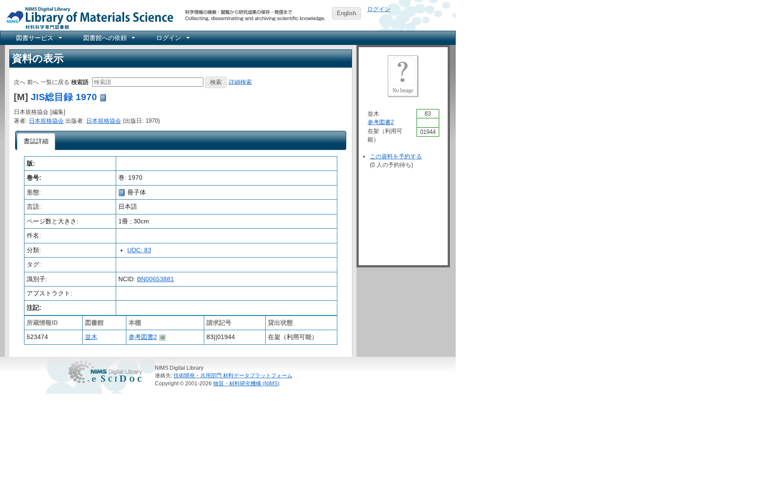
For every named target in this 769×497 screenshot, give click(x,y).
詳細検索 (240, 81)
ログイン (378, 9)
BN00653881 (155, 279)
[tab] (36, 141)
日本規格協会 (46, 120)
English (346, 13)
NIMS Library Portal (87, 17)
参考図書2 (143, 336)
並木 (91, 336)
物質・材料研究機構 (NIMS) (246, 383)
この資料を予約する (396, 156)
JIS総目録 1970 (64, 97)
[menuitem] (38, 37)
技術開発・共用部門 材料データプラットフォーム (233, 375)
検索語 (80, 81)
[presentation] (36, 141)
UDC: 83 (139, 250)
